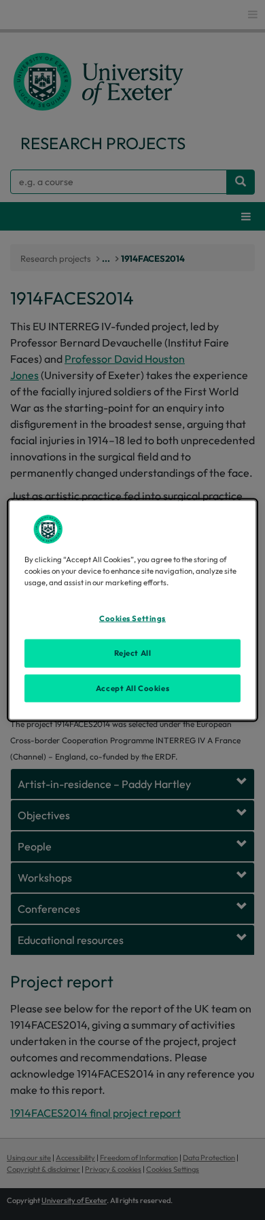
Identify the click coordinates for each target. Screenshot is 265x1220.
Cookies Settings (132, 618)
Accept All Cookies (132, 687)
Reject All (133, 652)
